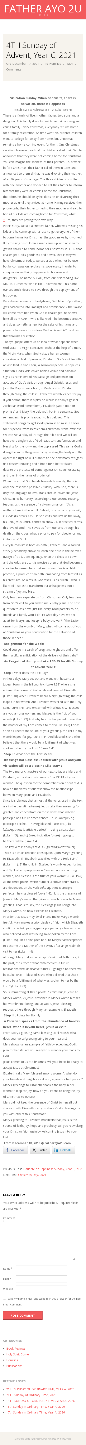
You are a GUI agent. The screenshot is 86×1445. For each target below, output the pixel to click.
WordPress (65, 1438)
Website (8, 1289)
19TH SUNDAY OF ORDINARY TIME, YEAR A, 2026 (40, 1401)
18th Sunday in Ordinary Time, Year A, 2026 (35, 1407)
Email (7, 1279)
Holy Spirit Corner (18, 1354)
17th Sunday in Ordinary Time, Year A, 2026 (35, 1412)
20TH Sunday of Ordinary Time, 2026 (31, 1395)
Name (7, 1268)
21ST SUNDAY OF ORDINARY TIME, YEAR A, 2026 (40, 1389)
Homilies (55, 64)
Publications (14, 1366)
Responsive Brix (39, 1438)
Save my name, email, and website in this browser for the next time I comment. (42, 1301)
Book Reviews (15, 1348)
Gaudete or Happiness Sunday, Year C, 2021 (53, 1169)
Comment (9, 1219)
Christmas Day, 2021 (32, 1175)
